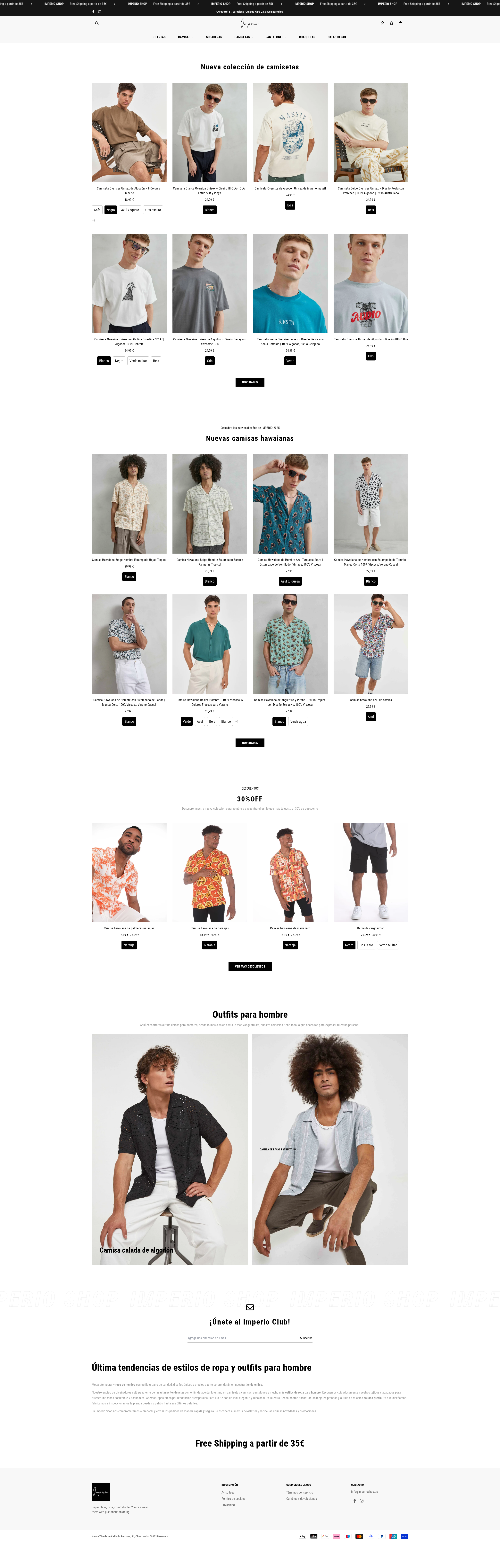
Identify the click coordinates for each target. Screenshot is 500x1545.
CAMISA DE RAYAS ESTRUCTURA (278, 1149)
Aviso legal (228, 1492)
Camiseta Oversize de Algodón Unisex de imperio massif (290, 188)
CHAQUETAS (307, 37)
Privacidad (228, 1505)
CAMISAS (184, 37)
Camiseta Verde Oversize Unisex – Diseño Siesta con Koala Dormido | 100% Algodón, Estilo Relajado (290, 341)
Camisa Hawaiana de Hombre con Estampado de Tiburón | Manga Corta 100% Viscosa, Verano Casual (370, 562)
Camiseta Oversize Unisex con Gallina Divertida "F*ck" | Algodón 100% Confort (129, 341)
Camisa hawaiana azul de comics (371, 700)
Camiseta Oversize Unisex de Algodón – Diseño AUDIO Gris (371, 339)
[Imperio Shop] (250, 23)
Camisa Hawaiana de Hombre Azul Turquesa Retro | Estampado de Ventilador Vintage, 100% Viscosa (290, 562)
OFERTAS (160, 37)
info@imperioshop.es (364, 1492)
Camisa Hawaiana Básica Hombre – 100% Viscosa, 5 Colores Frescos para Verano (210, 702)
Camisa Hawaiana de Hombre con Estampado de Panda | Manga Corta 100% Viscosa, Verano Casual (129, 702)
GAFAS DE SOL (337, 37)
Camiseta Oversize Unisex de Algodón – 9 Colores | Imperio (129, 191)
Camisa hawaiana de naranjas (210, 928)
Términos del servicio (299, 1492)
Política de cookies (233, 1499)
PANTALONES (274, 37)
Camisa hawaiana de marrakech (290, 928)
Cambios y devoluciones (301, 1499)
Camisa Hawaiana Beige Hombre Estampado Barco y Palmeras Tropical (210, 562)
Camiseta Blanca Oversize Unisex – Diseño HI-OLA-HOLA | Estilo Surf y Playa (209, 191)
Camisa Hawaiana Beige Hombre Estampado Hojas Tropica (129, 560)
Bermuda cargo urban (370, 928)
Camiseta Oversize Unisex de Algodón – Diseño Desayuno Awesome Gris (209, 341)
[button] (400, 23)
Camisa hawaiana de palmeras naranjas (129, 928)
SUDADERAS (214, 37)
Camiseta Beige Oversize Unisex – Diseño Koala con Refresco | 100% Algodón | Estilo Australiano (371, 191)
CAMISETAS (242, 37)
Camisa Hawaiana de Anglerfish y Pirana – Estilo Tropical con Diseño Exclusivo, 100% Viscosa (290, 702)
